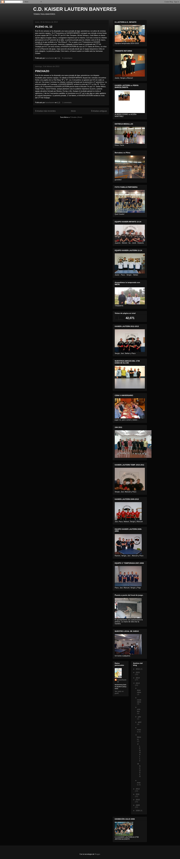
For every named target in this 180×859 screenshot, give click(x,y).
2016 (138, 669)
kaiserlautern (121, 681)
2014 (138, 678)
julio (139, 717)
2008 (138, 811)
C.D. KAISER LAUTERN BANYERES (74, 9)
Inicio (73, 111)
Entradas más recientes (45, 111)
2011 (137, 794)
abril (139, 722)
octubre (138, 710)
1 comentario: (67, 102)
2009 (138, 805)
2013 (138, 683)
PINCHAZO (42, 71)
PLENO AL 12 (43, 26)
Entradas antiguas (99, 111)
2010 (138, 800)
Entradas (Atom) (76, 117)
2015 (138, 672)
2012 (138, 789)
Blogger (97, 854)
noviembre (139, 701)
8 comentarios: (67, 58)
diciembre (139, 691)
